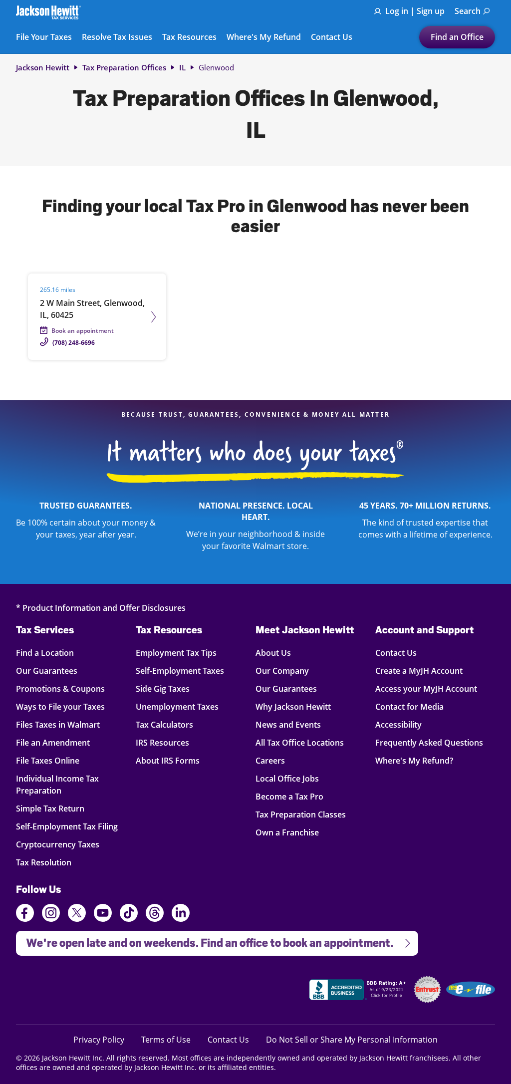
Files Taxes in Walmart (58, 724)
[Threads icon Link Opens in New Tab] (155, 914)
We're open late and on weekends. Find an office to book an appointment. (204, 940)
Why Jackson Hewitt (293, 706)
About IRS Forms (168, 760)
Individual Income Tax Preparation (57, 784)
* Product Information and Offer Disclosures (101, 607)
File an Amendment (53, 742)
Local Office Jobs (287, 778)
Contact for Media (409, 706)
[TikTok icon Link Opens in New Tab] (129, 914)
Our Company (282, 670)
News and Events (288, 724)
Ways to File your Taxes (60, 706)
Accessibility (398, 724)
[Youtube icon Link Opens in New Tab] (103, 914)
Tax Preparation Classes (301, 814)
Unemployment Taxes (177, 706)
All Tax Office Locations (300, 742)
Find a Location (52, 652)
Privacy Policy (98, 1039)
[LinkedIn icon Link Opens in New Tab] (181, 917)
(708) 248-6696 (73, 342)
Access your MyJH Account (426, 688)
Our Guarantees (52, 670)
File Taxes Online (52, 760)
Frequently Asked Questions (429, 742)
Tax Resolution (52, 862)
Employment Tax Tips (176, 652)
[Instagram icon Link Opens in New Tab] (51, 914)
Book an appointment (82, 330)
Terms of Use (166, 1039)
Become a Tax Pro (289, 796)
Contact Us (331, 37)
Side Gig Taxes (163, 688)
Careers (270, 760)
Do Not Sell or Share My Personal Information (352, 1039)
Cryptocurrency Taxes (57, 844)
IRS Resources (162, 742)
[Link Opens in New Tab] (359, 991)
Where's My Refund (264, 37)
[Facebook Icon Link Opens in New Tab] (25, 914)
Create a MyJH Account (419, 670)
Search (468, 10)
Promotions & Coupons (60, 688)
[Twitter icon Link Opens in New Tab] (77, 914)
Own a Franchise (287, 832)
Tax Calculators (164, 724)
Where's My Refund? (414, 760)
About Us (273, 652)
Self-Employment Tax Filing (67, 826)
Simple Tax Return (52, 808)
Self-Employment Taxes (180, 670)
